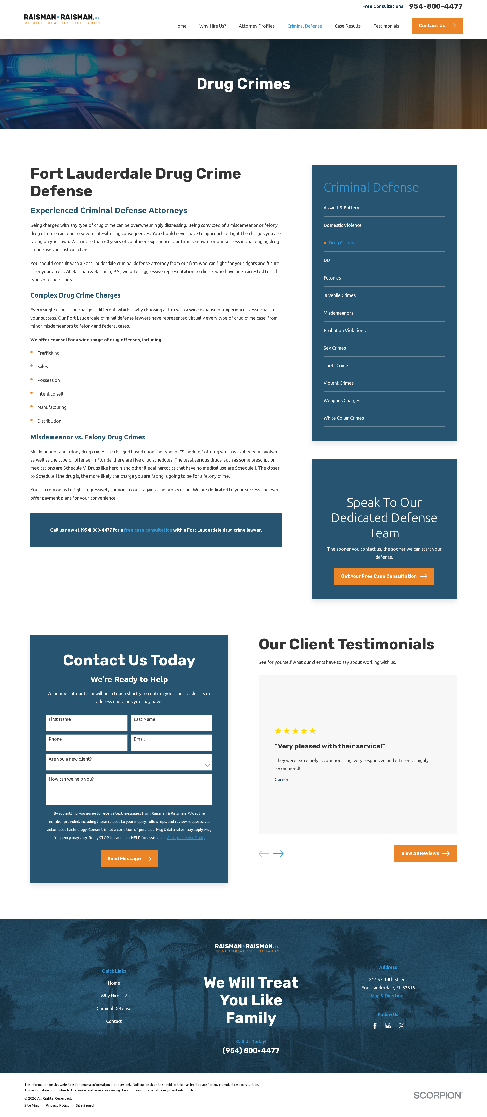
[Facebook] (375, 1026)
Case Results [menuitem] (348, 25)
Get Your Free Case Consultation (379, 576)
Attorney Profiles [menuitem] (257, 25)
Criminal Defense (114, 1008)
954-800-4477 (436, 6)
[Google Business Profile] (388, 1026)
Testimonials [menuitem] (386, 25)
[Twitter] (401, 1026)
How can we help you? (71, 778)
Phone (55, 739)
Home (114, 982)
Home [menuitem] (180, 25)
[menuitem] (384, 208)
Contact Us (432, 25)
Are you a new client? (70, 758)
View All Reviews (420, 853)
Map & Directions (388, 995)
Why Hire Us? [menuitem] (212, 25)
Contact (114, 1021)
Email (139, 739)
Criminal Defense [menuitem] (304, 25)
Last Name (144, 719)
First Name (60, 719)
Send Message (124, 858)
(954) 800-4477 (251, 1050)
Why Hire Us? (114, 995)
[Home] (62, 19)
